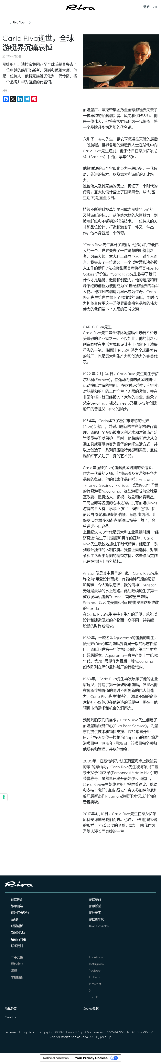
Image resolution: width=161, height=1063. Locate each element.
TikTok (93, 997)
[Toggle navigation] (11, 7)
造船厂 (15, 919)
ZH (155, 7)
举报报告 (17, 977)
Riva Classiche (99, 926)
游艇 (146, 7)
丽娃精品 (95, 899)
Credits (10, 1017)
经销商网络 (18, 939)
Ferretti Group (18, 1032)
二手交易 (17, 957)
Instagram (96, 964)
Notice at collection (56, 1058)
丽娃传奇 (17, 899)
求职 (14, 971)
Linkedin (95, 977)
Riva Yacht (19, 22)
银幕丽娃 (17, 906)
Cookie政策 (91, 1008)
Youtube (95, 971)
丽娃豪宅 (95, 913)
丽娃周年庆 (96, 919)
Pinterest (95, 984)
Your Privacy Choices (91, 1058)
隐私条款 (10, 1008)
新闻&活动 (18, 933)
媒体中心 (17, 964)
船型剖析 (17, 926)
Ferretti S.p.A (76, 1032)
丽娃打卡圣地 (20, 913)
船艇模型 (95, 906)
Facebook (96, 957)
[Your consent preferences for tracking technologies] (3, 797)
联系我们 (17, 946)
